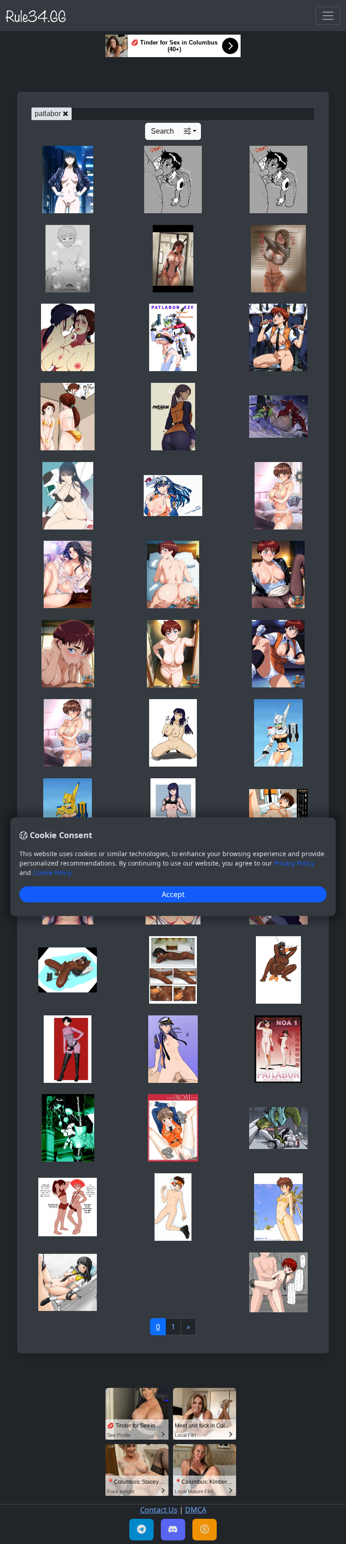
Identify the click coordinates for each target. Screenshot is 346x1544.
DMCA (195, 1510)
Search (162, 131)
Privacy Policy (294, 863)
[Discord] (173, 1529)
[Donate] (204, 1529)
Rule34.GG (35, 15)
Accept (173, 894)
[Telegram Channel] (141, 1529)
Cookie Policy (52, 872)
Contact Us (159, 1510)
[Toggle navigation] (328, 16)
